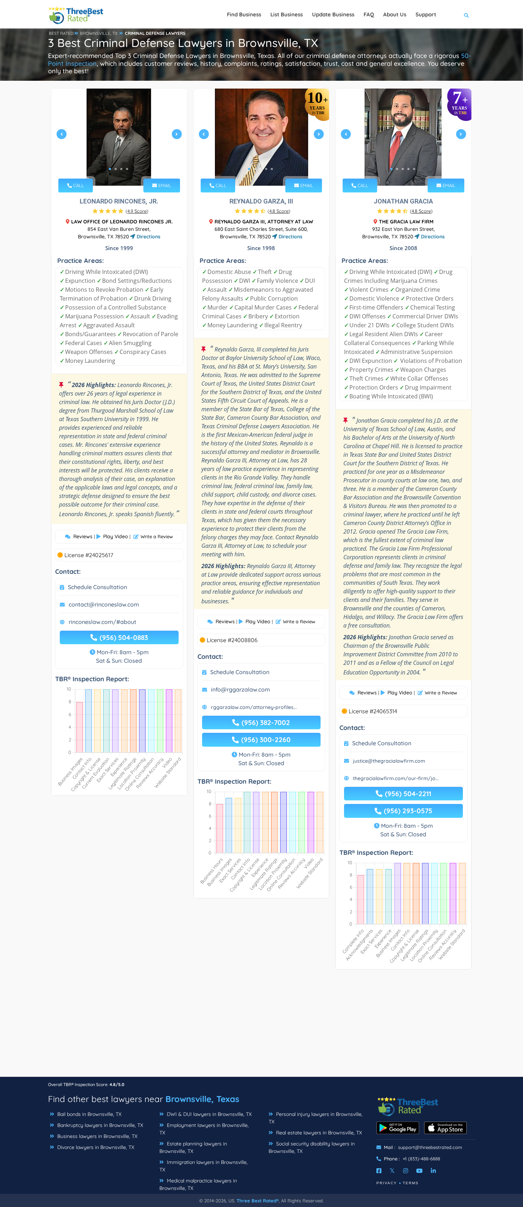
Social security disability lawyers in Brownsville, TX (312, 1147)
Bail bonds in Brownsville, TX (88, 1114)
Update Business (333, 14)
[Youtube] (419, 1170)
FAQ (369, 14)
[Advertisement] (261, 1026)
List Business (286, 14)
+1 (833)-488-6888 (421, 1158)
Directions (147, 236)
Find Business (244, 14)
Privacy (386, 1183)
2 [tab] (116, 169)
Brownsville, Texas (202, 1099)
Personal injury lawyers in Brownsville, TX (316, 1118)
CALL (78, 185)
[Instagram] (405, 1170)
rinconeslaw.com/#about (102, 621)
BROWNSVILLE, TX (98, 33)
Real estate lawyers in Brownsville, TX (318, 1132)
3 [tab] (121, 169)
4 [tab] (127, 169)
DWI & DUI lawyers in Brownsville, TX (208, 1114)
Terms (411, 1183)
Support (426, 14)
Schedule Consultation (97, 587)
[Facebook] (378, 1170)
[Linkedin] (433, 1170)
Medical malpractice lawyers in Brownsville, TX (198, 1184)
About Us (394, 14)
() (137, 211)
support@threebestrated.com (430, 1147)
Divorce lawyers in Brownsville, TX (95, 1147)
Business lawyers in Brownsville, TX (96, 1136)
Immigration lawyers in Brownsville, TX (203, 1166)
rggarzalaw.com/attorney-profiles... (254, 707)
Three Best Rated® (258, 1200)
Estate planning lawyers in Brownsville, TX (193, 1147)
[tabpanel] (119, 137)
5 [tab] (272, 169)
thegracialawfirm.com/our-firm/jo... (396, 778)
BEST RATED (61, 33)
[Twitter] (392, 1170)
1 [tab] (110, 169)
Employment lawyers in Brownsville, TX (204, 1129)
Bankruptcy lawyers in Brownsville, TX (99, 1125)
